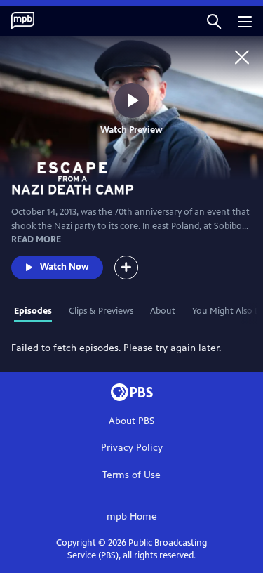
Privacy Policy (132, 448)
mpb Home (132, 516)
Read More (36, 239)
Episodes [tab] (33, 311)
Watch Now (64, 266)
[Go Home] (242, 57)
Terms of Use (131, 475)
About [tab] (162, 311)
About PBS (131, 421)
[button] (214, 21)
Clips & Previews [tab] (101, 311)
